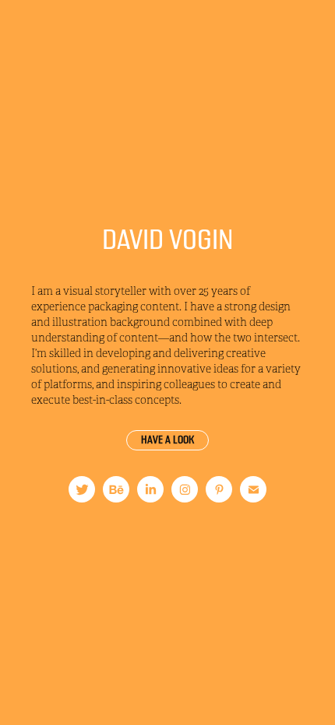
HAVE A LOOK (167, 440)
